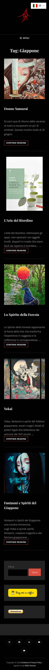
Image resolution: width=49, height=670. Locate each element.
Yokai (8, 409)
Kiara (21, 115)
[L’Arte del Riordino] (24, 184)
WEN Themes (30, 665)
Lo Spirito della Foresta (21, 314)
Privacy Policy (35, 662)
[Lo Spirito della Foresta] (24, 284)
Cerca (11, 566)
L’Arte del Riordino (18, 220)
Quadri (13, 309)
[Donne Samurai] (24, 79)
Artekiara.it (25, 662)
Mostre (7, 104)
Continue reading (17, 143)
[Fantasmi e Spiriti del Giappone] (24, 473)
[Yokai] (24, 379)
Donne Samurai (16, 108)
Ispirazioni (8, 215)
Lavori (7, 309)
